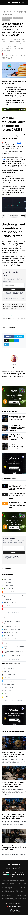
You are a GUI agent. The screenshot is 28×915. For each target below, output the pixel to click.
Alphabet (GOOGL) (8, 585)
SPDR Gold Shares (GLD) (10, 639)
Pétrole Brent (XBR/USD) (10, 668)
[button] (2, 2)
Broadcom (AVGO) (8, 599)
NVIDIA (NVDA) (8, 579)
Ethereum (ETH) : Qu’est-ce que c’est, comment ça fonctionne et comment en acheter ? (17, 496)
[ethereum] (5, 494)
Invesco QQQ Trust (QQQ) (10, 632)
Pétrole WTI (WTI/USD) (10, 674)
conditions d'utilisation (17, 293)
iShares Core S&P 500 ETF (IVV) (12, 629)
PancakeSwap (11, 327)
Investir (12, 874)
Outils (23, 874)
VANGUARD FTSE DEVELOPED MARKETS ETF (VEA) (14, 642)
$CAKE (19, 143)
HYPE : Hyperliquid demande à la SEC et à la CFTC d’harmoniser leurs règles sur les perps (17, 437)
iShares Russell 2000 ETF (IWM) (12, 655)
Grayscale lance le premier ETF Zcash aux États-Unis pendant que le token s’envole (17, 418)
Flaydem (13, 367)
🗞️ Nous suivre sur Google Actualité (14, 903)
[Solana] (5, 486)
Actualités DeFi (5, 19)
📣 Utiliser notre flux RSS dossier (14, 906)
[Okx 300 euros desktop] (14, 109)
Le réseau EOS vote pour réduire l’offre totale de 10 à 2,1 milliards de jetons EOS (14, 319)
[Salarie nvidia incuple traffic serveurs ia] (5, 446)
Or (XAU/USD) (7, 678)
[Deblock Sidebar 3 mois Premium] (14, 463)
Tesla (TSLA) (7, 606)
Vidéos (18, 874)
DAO (3, 159)
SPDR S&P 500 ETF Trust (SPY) (12, 626)
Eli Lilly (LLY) (7, 609)
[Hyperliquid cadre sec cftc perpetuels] (5, 437)
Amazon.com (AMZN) (9, 592)
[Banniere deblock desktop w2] (14, 215)
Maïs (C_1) (6, 671)
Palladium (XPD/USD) (9, 684)
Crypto (21, 872)
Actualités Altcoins (7, 17)
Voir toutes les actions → (14, 612)
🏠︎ (3, 872)
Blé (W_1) (6, 696)
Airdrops (5, 874)
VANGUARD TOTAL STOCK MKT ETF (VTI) (13, 622)
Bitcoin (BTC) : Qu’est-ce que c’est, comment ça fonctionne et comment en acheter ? (17, 505)
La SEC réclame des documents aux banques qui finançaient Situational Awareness (17, 428)
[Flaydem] (14, 358)
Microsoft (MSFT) (8, 588)
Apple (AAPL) (7, 582)
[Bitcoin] (5, 503)
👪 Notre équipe (14, 909)
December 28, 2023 (7, 153)
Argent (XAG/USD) (8, 690)
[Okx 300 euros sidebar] (14, 396)
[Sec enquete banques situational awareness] (5, 428)
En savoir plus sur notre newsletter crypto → (14, 298)
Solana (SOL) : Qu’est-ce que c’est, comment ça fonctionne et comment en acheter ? (17, 487)
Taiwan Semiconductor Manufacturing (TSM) (13, 595)
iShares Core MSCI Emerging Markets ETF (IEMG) (14, 647)
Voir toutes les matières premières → (14, 700)
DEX (3, 137)
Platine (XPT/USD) (8, 687)
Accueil (3, 11)
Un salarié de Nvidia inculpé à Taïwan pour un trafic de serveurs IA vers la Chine (17, 446)
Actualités (15, 872)
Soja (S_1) (6, 693)
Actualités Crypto (11, 11)
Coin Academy (14, 2)
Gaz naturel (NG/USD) (9, 681)
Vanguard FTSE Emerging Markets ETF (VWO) (14, 651)
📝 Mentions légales (14, 910)
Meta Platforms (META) (10, 602)
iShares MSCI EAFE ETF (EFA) (11, 635)
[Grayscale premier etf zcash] (5, 418)
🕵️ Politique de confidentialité (14, 911)
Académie (8, 872)
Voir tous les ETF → (14, 659)
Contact (14, 877)
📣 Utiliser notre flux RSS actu (14, 904)
